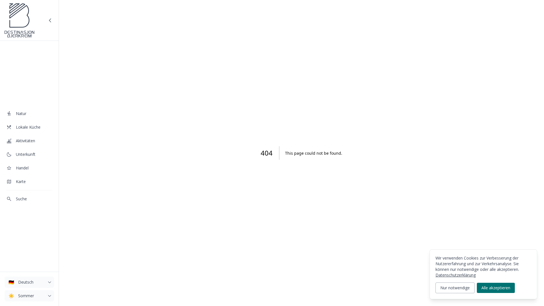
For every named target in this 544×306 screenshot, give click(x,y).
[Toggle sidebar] (50, 20)
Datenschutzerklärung (455, 275)
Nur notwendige (455, 287)
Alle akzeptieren (495, 287)
